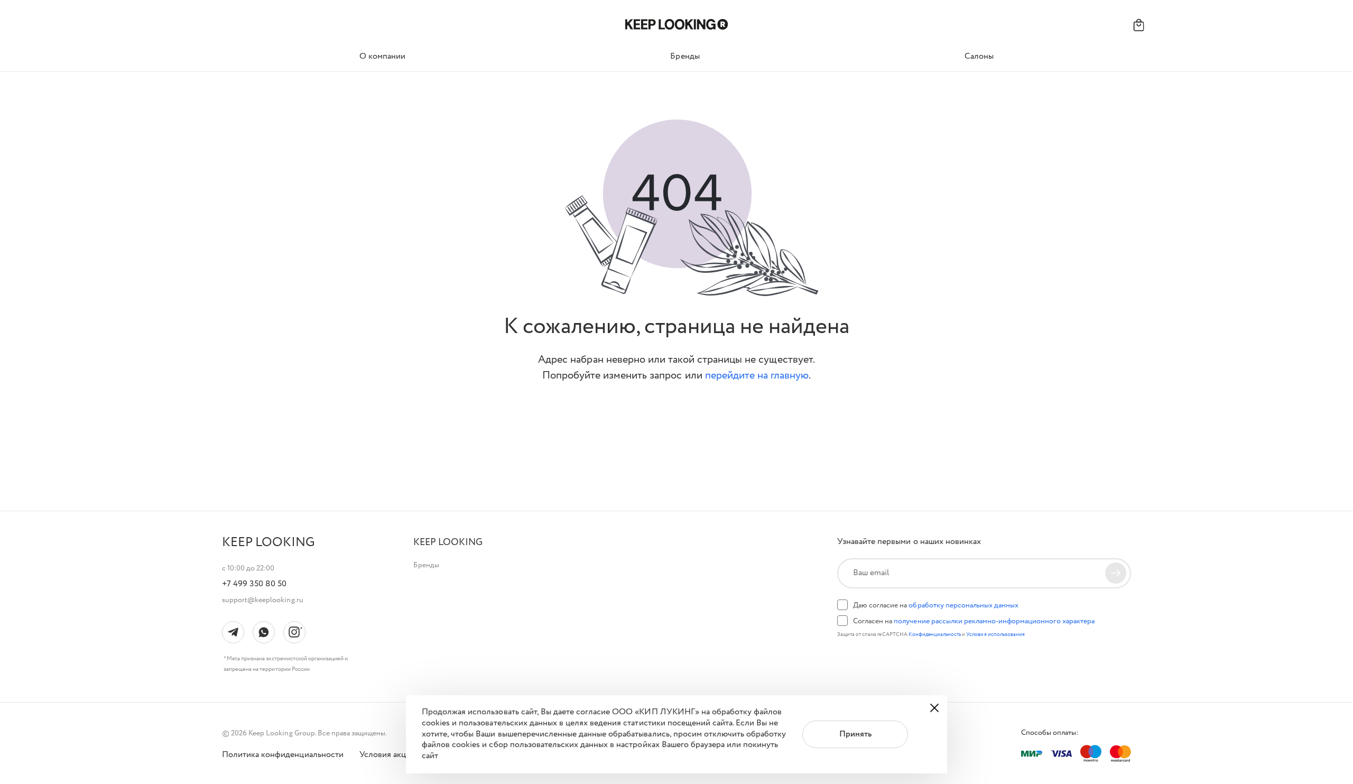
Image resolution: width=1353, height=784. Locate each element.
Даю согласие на (935, 605)
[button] (448, 543)
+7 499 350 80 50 (254, 584)
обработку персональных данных (963, 605)
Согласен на (974, 621)
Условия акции (387, 755)
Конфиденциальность (935, 635)
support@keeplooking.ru (262, 600)
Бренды (426, 565)
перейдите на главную (757, 375)
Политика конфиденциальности (283, 755)
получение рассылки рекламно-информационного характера (994, 621)
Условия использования (995, 635)
